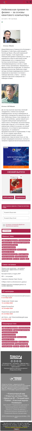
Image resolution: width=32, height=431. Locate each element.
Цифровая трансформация (9, 240)
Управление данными (19, 405)
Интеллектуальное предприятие (15, 411)
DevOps (22, 259)
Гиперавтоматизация (21, 256)
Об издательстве (6, 363)
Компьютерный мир (16, 394)
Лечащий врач (23, 398)
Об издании (16, 363)
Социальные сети (7, 242)
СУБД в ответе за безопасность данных (14, 282)
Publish (8, 400)
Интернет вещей (23, 254)
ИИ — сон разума (7, 276)
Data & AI (9, 409)
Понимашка (17, 403)
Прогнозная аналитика (8, 247)
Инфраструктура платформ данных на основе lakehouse (14, 285)
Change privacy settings (15, 369)
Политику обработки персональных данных (16, 427)
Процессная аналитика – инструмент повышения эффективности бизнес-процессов (13, 269)
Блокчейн (16, 259)
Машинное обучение (8, 252)
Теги (28, 365)
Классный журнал (20, 400)
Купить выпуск (8, 197)
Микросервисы (21, 249)
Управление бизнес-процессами (15, 413)
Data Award (7, 405)
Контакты (13, 365)
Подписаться (20, 197)
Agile (27, 259)
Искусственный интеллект (9, 254)
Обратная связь (24, 363)
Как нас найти (5, 365)
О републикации (21, 365)
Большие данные (7, 259)
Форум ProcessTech (8, 306)
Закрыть (16, 429)
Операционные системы (9, 249)
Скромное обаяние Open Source (12, 279)
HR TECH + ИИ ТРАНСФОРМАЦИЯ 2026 (15, 317)
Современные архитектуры (21, 242)
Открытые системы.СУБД (16, 396)
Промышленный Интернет (9, 245)
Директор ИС (9, 398)
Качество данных (19, 409)
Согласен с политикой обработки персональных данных (15, 225)
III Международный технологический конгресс (16, 296)
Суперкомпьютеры (24, 240)
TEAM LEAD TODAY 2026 (10, 301)
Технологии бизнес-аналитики (15, 407)
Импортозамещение (8, 256)
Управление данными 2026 (10, 312)
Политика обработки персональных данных (15, 368)
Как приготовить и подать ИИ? (11, 274)
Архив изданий (15, 366)
